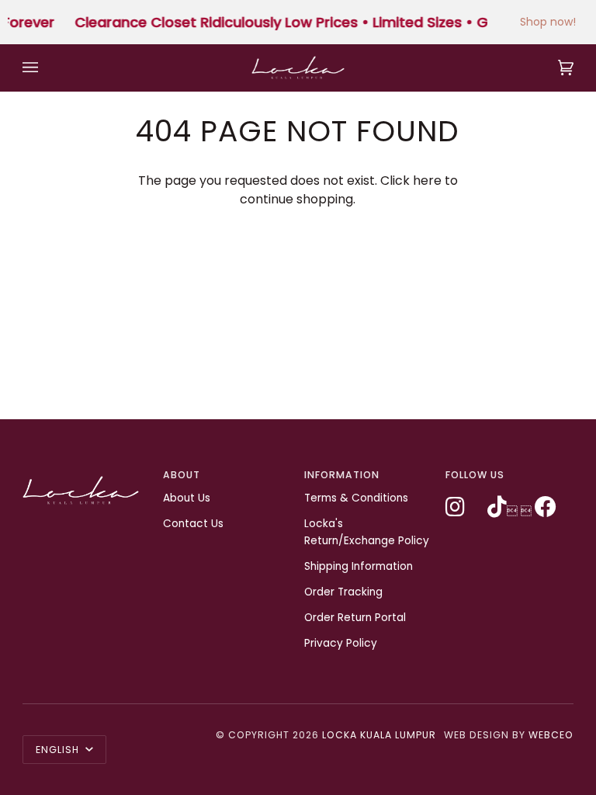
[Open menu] (46, 67)
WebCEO (550, 734)
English (59, 749)
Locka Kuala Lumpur (379, 734)
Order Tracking (343, 592)
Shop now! (548, 22)
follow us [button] (474, 474)
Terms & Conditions (356, 498)
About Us (186, 498)
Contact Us (193, 523)
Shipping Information (358, 566)
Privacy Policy (340, 643)
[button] (87, 472)
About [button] (181, 474)
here (427, 180)
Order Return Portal (355, 617)
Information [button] (341, 474)
